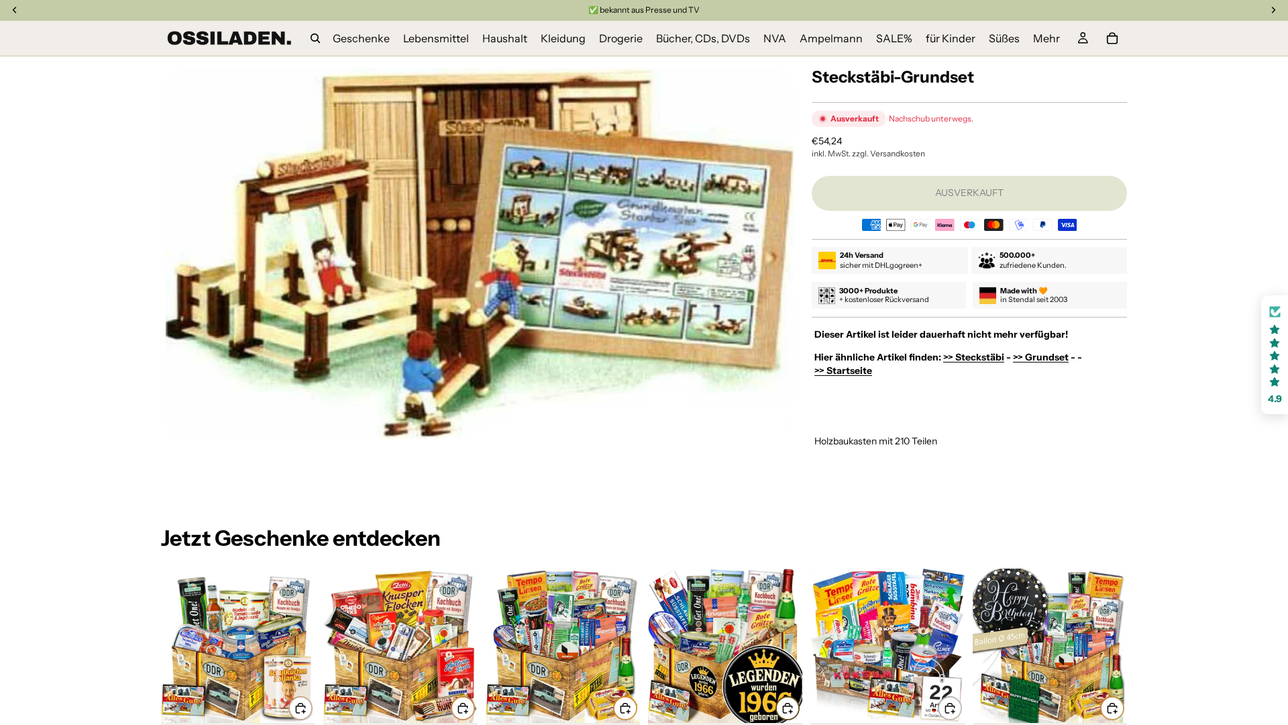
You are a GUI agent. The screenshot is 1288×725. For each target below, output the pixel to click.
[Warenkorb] (1112, 38)
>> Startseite (843, 371)
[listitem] (1046, 38)
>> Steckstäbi (973, 357)
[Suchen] (315, 38)
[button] (1274, 354)
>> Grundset (1041, 357)
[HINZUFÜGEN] (300, 708)
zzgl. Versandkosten (888, 153)
